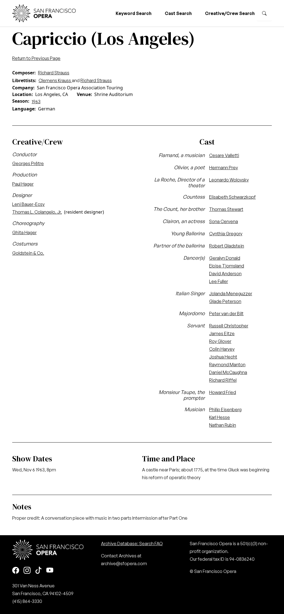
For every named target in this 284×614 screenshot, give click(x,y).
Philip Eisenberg (225, 409)
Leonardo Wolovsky (229, 180)
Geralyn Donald (224, 258)
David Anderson (225, 273)
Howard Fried (222, 392)
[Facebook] (15, 570)
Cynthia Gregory (225, 233)
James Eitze (222, 333)
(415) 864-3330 (27, 601)
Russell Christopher (228, 326)
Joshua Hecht (223, 357)
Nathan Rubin (222, 425)
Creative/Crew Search (230, 13)
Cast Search (178, 13)
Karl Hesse (219, 417)
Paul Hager (23, 184)
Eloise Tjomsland (226, 266)
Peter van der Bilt (226, 313)
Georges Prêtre (28, 163)
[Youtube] (49, 570)
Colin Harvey (222, 349)
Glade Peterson (225, 301)
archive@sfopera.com (124, 563)
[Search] (264, 13)
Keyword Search (133, 13)
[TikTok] (38, 570)
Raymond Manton (227, 364)
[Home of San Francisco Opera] (44, 12)
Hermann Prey (223, 167)
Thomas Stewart (226, 209)
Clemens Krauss (55, 80)
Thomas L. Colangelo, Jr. (37, 212)
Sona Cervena (223, 221)
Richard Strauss (53, 72)
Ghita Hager (24, 232)
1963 (36, 101)
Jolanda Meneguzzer (230, 293)
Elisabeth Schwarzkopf (232, 197)
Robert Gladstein (226, 246)
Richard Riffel (223, 380)
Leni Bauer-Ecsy (28, 204)
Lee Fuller (218, 281)
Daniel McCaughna (228, 372)
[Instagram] (27, 570)
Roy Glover (220, 341)
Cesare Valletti (224, 155)
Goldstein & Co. (28, 253)
